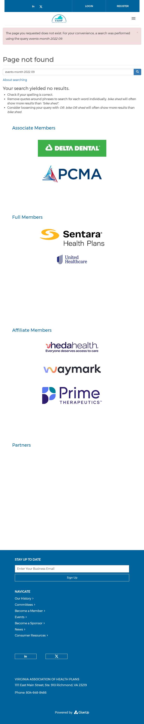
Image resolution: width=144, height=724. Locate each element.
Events (19, 617)
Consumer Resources (30, 635)
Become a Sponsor (28, 623)
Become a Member (29, 611)
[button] (137, 32)
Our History (23, 598)
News (19, 629)
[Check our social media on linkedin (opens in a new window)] (34, 7)
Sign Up (72, 577)
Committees (24, 604)
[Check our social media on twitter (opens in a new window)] (42, 7)
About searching (15, 80)
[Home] (59, 18)
